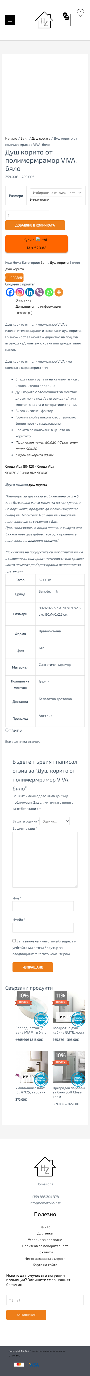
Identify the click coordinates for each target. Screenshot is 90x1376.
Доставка (45, 1233)
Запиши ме (26, 1315)
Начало (11, 138)
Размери (16, 195)
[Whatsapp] (49, 292)
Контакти (45, 1252)
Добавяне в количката (35, 225)
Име (16, 898)
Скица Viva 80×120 (19, 466)
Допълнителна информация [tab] (38, 306)
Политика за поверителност (45, 1246)
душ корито (14, 269)
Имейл (18, 919)
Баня (24, 138)
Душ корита (41, 138)
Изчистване (39, 199)
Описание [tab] (23, 300)
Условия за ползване (45, 1239)
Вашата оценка (26, 821)
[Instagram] (20, 292)
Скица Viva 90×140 (34, 473)
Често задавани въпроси (45, 1258)
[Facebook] (10, 292)
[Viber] (39, 292)
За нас (45, 1227)
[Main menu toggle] (10, 20)
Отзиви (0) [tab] (24, 313)
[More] (58, 292)
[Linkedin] (29, 292)
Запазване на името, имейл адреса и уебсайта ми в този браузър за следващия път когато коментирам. (44, 947)
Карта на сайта (45, 1265)
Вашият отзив (24, 828)
